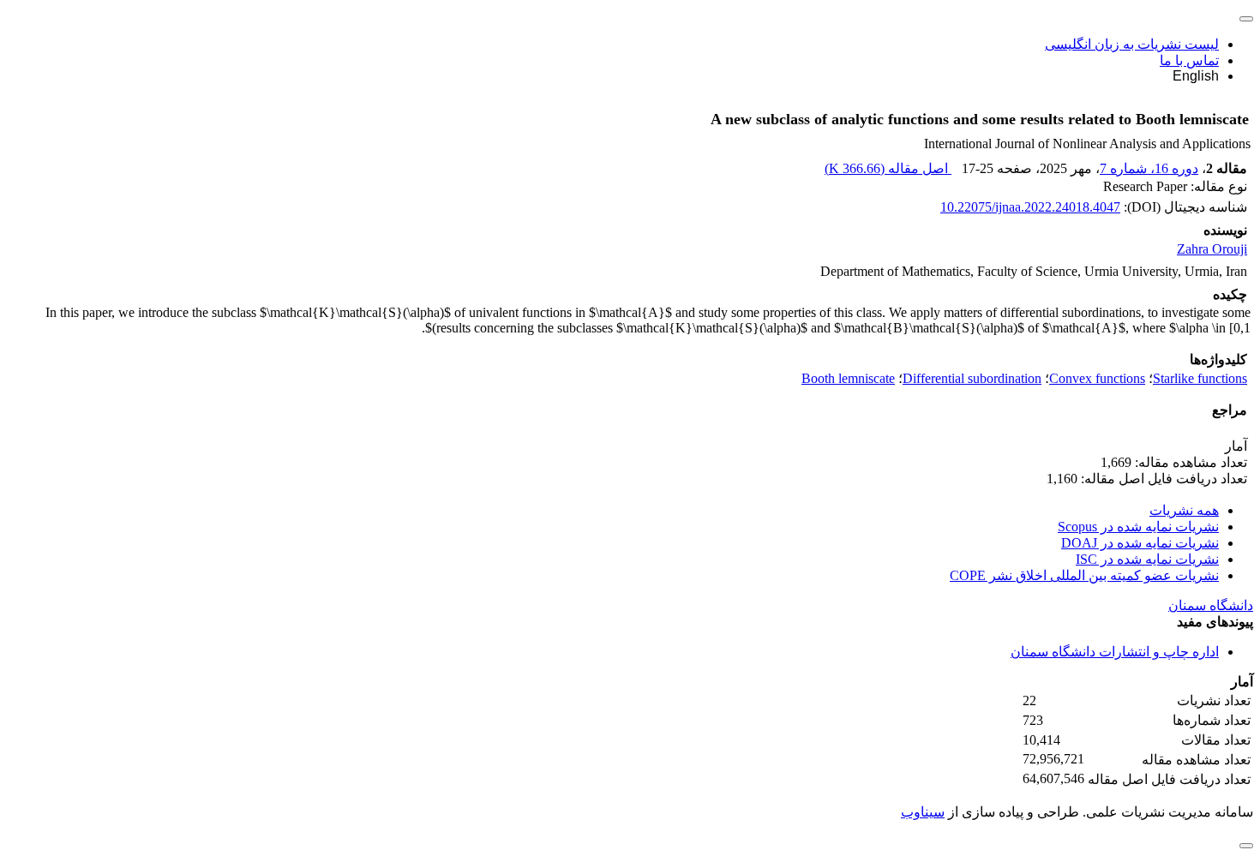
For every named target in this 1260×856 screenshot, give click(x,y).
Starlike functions (1200, 378)
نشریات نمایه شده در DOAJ (1140, 543)
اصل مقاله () (888, 168)
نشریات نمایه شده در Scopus (1138, 526)
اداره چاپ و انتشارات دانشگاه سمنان (1115, 651)
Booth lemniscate (848, 378)
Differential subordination (972, 378)
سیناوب (923, 812)
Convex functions (1097, 378)
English (1196, 76)
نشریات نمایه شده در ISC (1147, 559)
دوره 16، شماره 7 (1149, 168)
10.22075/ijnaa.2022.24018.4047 (1030, 207)
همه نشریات (1184, 510)
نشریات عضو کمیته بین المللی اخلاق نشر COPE (1084, 575)
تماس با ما (1189, 60)
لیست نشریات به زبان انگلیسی (1132, 44)
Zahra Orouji (1212, 249)
